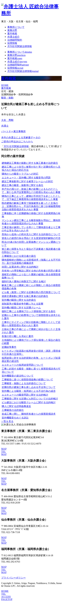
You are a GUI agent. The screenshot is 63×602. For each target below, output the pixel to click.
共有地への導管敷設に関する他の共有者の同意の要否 (31, 270)
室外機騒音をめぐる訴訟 (15, 417)
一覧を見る (7, 421)
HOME (5, 85)
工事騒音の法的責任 (13, 410)
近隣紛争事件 (9, 347)
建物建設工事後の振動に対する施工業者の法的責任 (30, 163)
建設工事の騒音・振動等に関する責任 (22, 185)
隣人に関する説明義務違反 (16, 406)
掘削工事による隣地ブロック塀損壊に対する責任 (29, 311)
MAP (4, 448)
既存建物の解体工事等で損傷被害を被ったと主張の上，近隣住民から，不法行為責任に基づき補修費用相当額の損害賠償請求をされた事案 (31, 206)
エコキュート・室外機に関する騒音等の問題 (26, 177)
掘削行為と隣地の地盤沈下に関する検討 (24, 281)
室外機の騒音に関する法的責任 (19, 300)
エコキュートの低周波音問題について (22, 365)
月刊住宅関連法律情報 (19, 46)
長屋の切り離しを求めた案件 (17, 336)
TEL (3, 451)
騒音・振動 (7, 97)
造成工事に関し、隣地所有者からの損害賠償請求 (29, 414)
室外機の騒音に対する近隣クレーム (21, 307)
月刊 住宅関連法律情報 (16, 146)
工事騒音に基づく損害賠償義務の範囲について (27, 379)
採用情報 (12, 43)
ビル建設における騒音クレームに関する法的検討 (29, 402)
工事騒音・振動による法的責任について (24, 383)
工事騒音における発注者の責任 (19, 256)
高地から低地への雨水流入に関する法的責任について (31, 234)
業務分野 (12, 30)
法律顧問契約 (14, 40)
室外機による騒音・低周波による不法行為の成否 (29, 391)
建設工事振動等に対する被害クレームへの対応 (27, 181)
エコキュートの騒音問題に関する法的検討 (25, 395)
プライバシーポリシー (13, 577)
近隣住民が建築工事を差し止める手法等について (29, 387)
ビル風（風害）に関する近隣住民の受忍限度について (31, 292)
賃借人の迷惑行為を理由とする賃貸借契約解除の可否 (31, 238)
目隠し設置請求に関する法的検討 (20, 267)
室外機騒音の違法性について (17, 375)
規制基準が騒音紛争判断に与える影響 (22, 303)
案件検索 (12, 33)
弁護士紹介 (13, 36)
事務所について (15, 27)
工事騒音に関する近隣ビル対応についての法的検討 (30, 398)
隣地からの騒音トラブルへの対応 (20, 174)
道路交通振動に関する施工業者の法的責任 (25, 296)
